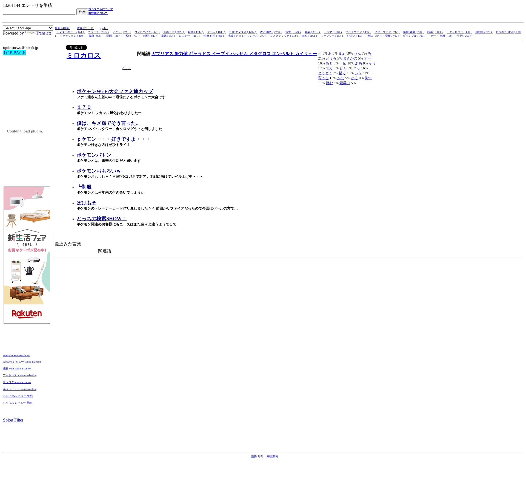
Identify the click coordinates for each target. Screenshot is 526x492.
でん (329, 68)
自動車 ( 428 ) (484, 31)
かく (354, 78)
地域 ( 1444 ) (236, 35)
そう (372, 63)
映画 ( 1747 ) (196, 31)
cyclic (104, 28)
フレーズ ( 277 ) (257, 35)
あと (329, 63)
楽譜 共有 (257, 456)
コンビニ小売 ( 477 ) (147, 31)
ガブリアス (163, 53)
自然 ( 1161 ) (310, 35)
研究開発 (272, 456)
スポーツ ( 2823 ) (174, 31)
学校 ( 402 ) (392, 35)
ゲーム (126, 68)
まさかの (350, 58)
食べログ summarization (17, 382)
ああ (358, 63)
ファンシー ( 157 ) (332, 35)
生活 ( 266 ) (464, 35)
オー (367, 58)
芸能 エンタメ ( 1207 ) (243, 31)
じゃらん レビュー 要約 (17, 402)
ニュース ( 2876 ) (98, 31)
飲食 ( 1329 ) (293, 31)
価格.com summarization (17, 368)
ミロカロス (84, 55)
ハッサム (239, 53)
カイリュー (306, 53)
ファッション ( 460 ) (72, 35)
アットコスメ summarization (19, 375)
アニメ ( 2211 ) (122, 31)
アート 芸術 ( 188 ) (442, 35)
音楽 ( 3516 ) (313, 31)
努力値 (182, 53)
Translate (44, 33)
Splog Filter (13, 420)
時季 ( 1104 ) (435, 31)
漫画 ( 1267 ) (114, 35)
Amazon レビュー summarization (22, 361)
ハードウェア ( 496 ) (358, 31)
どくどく (325, 73)
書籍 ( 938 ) (95, 35)
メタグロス (260, 53)
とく (343, 68)
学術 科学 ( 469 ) (214, 35)
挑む (329, 83)
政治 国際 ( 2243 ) (271, 31)
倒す (368, 78)
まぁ (341, 53)
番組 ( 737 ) (132, 35)
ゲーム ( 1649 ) (216, 31)
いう (358, 73)
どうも (331, 58)
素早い (344, 83)
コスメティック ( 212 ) (284, 35)
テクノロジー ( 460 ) (459, 31)
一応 (343, 63)
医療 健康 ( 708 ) (413, 31)
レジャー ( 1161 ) (189, 35)
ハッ (356, 68)
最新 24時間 (62, 28)
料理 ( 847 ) (150, 35)
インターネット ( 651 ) (70, 31)
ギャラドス (200, 53)
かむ (340, 78)
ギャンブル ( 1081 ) (415, 35)
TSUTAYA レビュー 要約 (18, 395)
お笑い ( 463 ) (355, 35)
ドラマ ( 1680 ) (333, 31)
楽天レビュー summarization (19, 389)
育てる (323, 78)
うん (357, 53)
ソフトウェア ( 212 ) (387, 31)
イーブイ (221, 53)
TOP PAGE (14, 52)
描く (342, 73)
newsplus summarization (16, 355)
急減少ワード (85, 28)
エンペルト (283, 53)
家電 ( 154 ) (168, 35)
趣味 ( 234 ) (374, 35)
